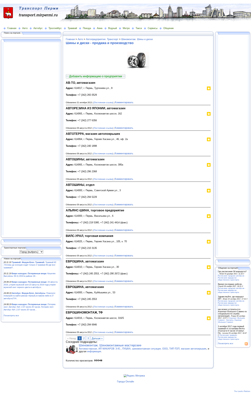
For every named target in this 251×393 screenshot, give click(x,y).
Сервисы (152, 28)
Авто (25, 28)
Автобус (38, 28)
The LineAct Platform (242, 391)
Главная (11, 28)
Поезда (87, 28)
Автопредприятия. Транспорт (102, 39)
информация (94, 351)
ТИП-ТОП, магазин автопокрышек (187, 348)
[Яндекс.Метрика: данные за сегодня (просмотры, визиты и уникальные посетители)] (134, 375)
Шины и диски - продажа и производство (100, 43)
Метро (126, 28)
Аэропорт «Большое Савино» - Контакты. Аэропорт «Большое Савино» (231, 320)
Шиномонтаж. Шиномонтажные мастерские (110, 345)
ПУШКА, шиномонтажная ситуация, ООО (145, 348)
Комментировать (124, 102)
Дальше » (97, 338)
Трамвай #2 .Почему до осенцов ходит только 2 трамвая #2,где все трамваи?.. (30, 265)
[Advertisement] (31, 139)
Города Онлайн (125, 381)
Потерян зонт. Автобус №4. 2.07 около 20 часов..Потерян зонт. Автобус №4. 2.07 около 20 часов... (29, 307)
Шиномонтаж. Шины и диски (137, 39)
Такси (139, 28)
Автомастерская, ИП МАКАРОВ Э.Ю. (100, 348)
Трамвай (72, 28)
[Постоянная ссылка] (103, 102)
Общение (168, 28)
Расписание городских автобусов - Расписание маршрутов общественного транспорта (231, 278)
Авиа (99, 28)
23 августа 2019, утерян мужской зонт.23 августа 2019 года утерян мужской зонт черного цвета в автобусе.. (31, 284)
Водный (112, 28)
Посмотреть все (11, 315)
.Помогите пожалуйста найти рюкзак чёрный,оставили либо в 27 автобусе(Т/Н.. (29, 296)
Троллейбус (55, 28)
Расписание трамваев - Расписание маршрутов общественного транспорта (228, 337)
